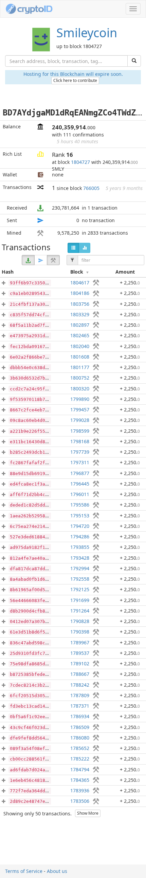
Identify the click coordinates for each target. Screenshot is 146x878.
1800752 (79, 377)
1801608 (79, 357)
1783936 (79, 790)
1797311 (79, 462)
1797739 (79, 452)
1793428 (79, 558)
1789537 (79, 653)
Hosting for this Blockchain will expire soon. (73, 74)
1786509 (79, 727)
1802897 (79, 325)
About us (57, 871)
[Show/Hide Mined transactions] (53, 260)
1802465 (79, 335)
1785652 (79, 748)
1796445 (79, 483)
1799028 (79, 420)
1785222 (79, 758)
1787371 (79, 706)
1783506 (79, 801)
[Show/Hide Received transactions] (28, 260)
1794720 (79, 526)
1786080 (79, 737)
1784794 (79, 769)
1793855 (79, 547)
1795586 (79, 504)
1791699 (79, 600)
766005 (91, 188)
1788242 (79, 685)
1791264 (79, 610)
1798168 (79, 441)
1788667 (79, 674)
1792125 (79, 589)
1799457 (79, 409)
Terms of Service (23, 871)
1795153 (79, 515)
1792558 (79, 579)
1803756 (79, 304)
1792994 (79, 568)
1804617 (79, 282)
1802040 (79, 346)
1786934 (79, 716)
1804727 (80, 162)
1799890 (79, 399)
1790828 (79, 621)
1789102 (79, 663)
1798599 (79, 431)
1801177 (79, 367)
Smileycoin (86, 32)
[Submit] (134, 61)
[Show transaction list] (73, 248)
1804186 (79, 293)
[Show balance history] (84, 248)
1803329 (79, 314)
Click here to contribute (75, 80)
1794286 (79, 536)
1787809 (79, 695)
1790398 (79, 631)
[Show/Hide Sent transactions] (40, 260)
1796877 (79, 473)
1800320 (79, 388)
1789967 (79, 642)
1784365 (79, 780)
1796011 (79, 494)
